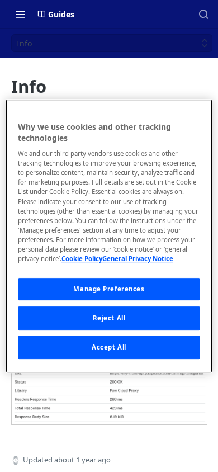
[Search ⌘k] (203, 14)
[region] (109, 236)
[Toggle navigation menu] (20, 14)
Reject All (109, 318)
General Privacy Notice (137, 258)
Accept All (109, 347)
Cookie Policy (81, 258)
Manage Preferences (108, 289)
